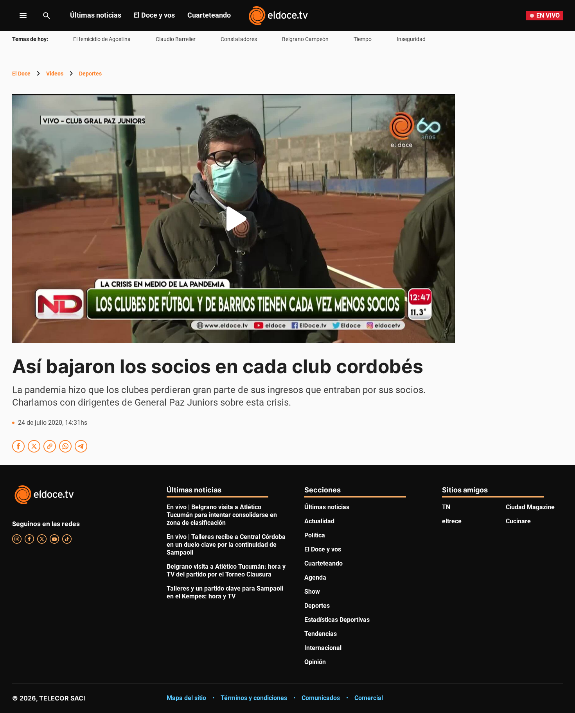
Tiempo (363, 39)
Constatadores (239, 39)
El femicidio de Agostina (102, 39)
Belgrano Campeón (305, 39)
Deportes (90, 73)
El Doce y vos (154, 15)
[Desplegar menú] (17, 15)
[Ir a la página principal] (278, 15)
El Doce (21, 73)
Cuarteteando (209, 15)
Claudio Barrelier (176, 39)
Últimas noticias (95, 15)
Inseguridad (411, 39)
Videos (54, 73)
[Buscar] (47, 15)
